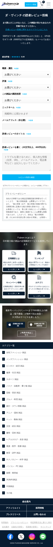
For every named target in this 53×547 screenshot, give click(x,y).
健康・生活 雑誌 (13, 372)
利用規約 (4, 522)
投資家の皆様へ (32, 527)
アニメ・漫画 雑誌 (14, 413)
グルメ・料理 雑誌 (14, 399)
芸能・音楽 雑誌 (13, 393)
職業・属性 (7, 68)
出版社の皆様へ (17, 527)
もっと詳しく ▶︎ (14, 269)
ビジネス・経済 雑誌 (15, 366)
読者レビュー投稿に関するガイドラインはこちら (26, 29)
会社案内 (5, 527)
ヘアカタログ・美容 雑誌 (17, 439)
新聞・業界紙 (12, 473)
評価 (4, 81)
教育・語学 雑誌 (13, 453)
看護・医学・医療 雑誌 (16, 446)
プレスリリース (13, 514)
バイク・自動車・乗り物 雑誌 (19, 386)
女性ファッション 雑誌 (16, 352)
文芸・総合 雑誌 (13, 426)
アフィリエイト (13, 508)
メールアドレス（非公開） (14, 120)
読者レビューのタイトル (13, 133)
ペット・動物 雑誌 (14, 419)
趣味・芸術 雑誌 (13, 433)
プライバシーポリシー (19, 522)
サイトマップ (45, 527)
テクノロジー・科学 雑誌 (17, 459)
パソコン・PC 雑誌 (14, 466)
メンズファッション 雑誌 (17, 359)
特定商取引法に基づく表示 (41, 522)
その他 (9, 493)
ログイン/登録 (31, 4)
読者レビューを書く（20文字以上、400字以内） (24, 147)
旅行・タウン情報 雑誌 (16, 406)
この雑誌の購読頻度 (11, 94)
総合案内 (26, 501)
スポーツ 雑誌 (12, 379)
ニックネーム (8, 107)
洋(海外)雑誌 (11, 479)
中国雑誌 (10, 486)
